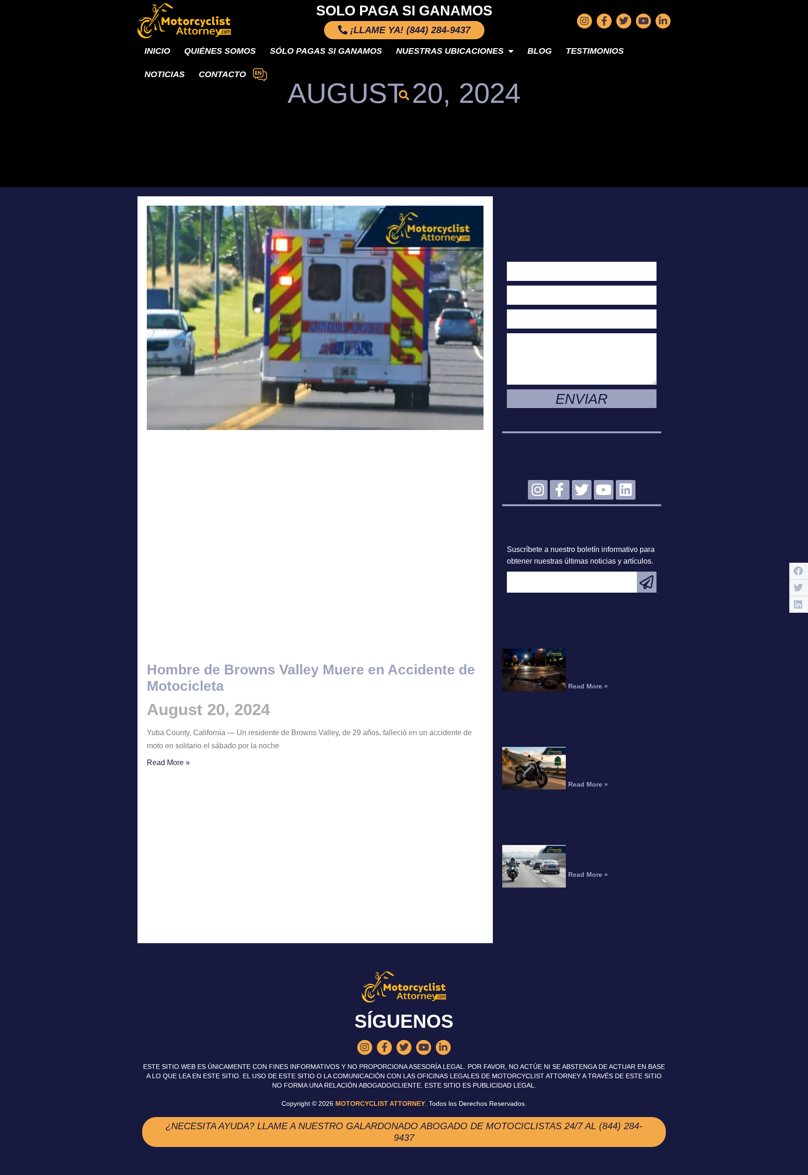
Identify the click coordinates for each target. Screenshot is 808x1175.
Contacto (222, 74)
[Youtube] (643, 21)
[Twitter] (623, 21)
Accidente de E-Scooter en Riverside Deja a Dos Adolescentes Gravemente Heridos (611, 665)
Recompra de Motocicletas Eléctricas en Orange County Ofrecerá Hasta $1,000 (611, 763)
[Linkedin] (625, 490)
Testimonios (595, 51)
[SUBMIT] (646, 582)
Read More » (168, 763)
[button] (404, 95)
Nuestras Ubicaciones (450, 51)
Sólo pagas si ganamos (326, 51)
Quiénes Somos (220, 51)
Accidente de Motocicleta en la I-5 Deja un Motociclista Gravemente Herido (614, 857)
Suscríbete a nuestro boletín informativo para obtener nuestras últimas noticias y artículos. (581, 555)
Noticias (164, 74)
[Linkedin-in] (663, 21)
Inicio (157, 51)
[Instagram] (584, 21)
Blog (539, 51)
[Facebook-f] (604, 21)
